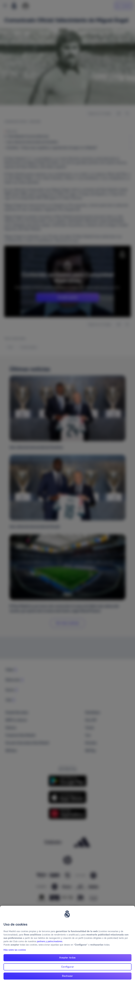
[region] (67, 945)
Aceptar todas (67, 957)
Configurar (67, 966)
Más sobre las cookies (15, 950)
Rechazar (67, 975)
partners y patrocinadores (49, 941)
